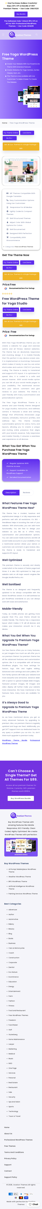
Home (4, 123)
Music (11, 1058)
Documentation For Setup (21, 288)
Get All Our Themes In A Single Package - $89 (21, 146)
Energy (11, 986)
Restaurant (13, 1087)
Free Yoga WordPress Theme (22, 123)
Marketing (13, 1049)
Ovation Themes (20, 1185)
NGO (10, 1063)
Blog (10, 934)
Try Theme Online (11, 133)
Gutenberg (13, 1034)
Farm (11, 996)
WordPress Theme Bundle (14, 740)
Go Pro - (9, 138)
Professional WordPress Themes (18, 1140)
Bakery (11, 924)
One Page (13, 1068)
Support (7, 1165)
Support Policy (10, 1177)
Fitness (11, 1006)
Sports (11, 1107)
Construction (14, 958)
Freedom (12, 1020)
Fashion (12, 1001)
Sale (10, 1092)
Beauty (11, 929)
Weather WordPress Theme (20, 877)
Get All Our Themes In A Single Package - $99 (21, 276)
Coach (11, 953)
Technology (13, 1111)
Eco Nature (13, 972)
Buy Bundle (21, 14)
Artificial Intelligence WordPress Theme (21, 887)
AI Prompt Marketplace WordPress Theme (22, 870)
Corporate (13, 962)
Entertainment (14, 991)
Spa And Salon (14, 1102)
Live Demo (27, 133)
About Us (8, 1133)
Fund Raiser (13, 1025)
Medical (12, 1054)
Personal (12, 1078)
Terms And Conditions (14, 1152)
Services (12, 1073)
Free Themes (10, 1146)
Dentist (11, 967)
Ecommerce (14, 977)
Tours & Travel (14, 1116)
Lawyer (11, 1044)
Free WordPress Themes (18, 1015)
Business (12, 943)
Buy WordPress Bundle (21, 798)
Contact (8, 1171)
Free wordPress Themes (24, 247)
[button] (3, 34)
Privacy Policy (10, 1158)
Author (11, 914)
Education (13, 982)
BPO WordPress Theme (18, 881)
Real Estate (13, 1082)
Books (11, 938)
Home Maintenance (17, 1039)
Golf (10, 1030)
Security (12, 1097)
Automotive (13, 919)
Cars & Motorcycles (17, 948)
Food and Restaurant (17, 1010)
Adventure (13, 910)
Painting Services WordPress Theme (23, 894)
